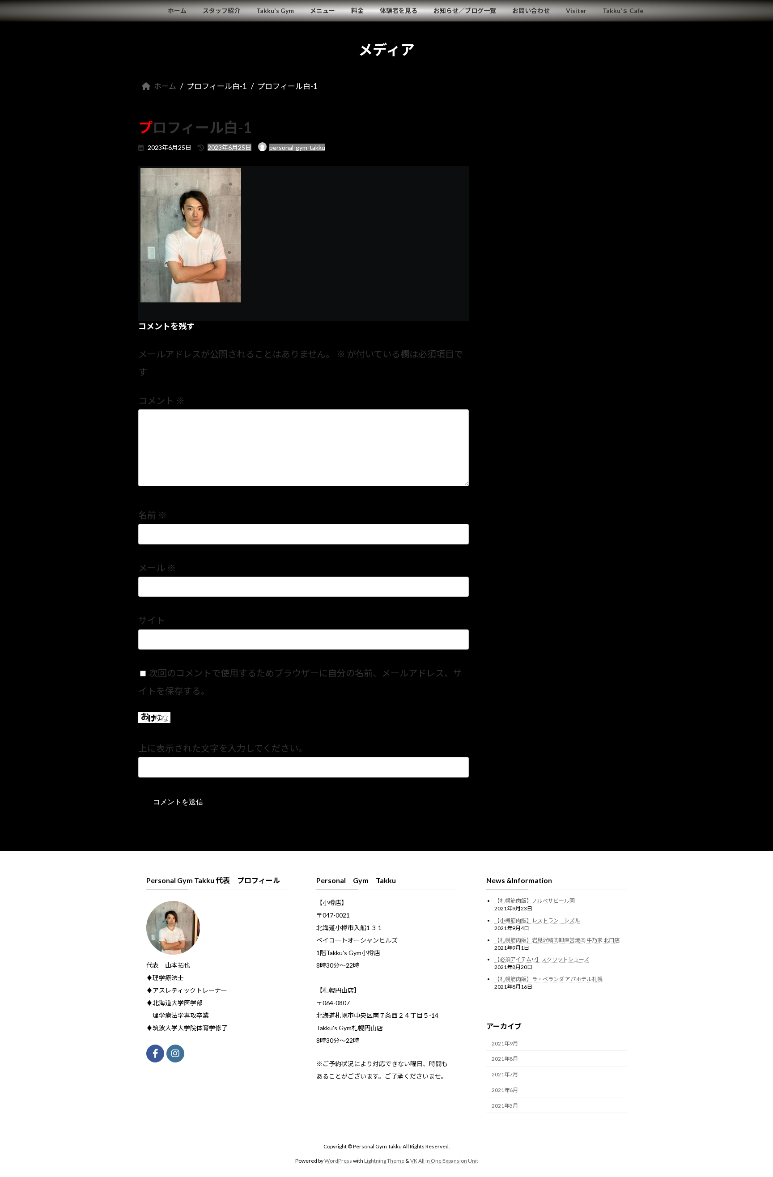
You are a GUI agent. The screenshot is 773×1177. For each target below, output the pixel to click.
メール (157, 567)
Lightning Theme (384, 1160)
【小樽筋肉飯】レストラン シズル (537, 920)
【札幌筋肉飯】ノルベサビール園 (534, 900)
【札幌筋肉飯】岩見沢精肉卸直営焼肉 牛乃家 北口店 (557, 940)
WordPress (338, 1160)
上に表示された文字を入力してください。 (222, 748)
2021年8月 (505, 1058)
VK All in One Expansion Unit (444, 1160)
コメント (161, 400)
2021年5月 (505, 1105)
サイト (151, 620)
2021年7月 (505, 1074)
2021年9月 (505, 1043)
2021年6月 (505, 1090)
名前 (152, 515)
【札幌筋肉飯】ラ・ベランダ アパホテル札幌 (548, 979)
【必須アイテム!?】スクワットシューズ (541, 959)
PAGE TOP (746, 1133)
